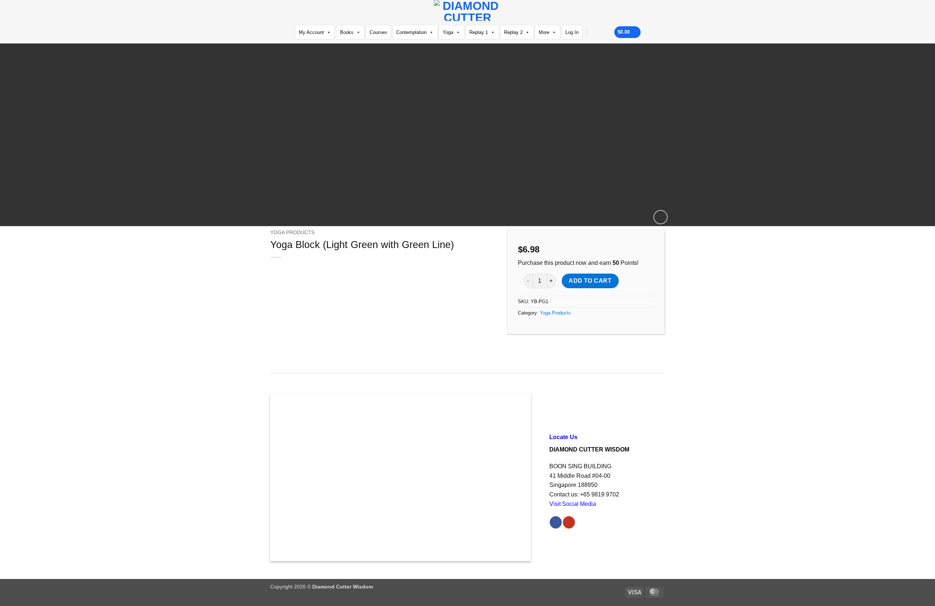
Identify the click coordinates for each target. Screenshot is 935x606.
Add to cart (590, 281)
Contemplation (411, 32)
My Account (311, 32)
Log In (572, 32)
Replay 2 (513, 32)
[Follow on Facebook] (594, 32)
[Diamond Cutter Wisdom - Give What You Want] (467, 10)
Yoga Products (292, 232)
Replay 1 (478, 32)
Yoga (448, 32)
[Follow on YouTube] (604, 32)
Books (347, 32)
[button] (660, 217)
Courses (378, 32)
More (544, 32)
